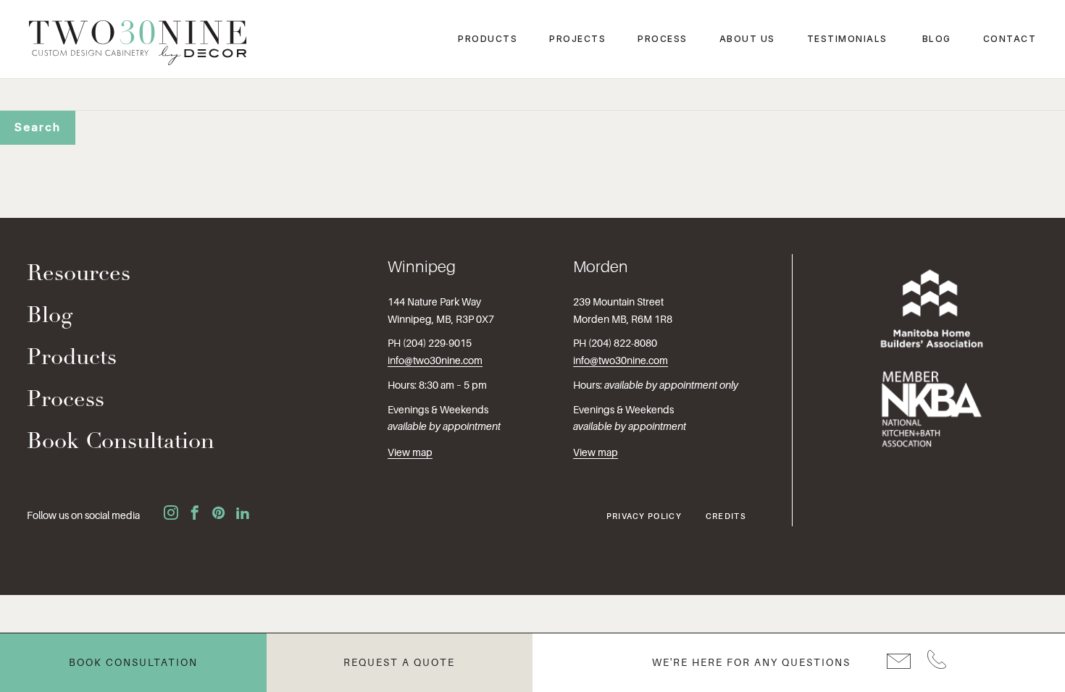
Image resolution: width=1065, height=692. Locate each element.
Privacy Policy (644, 516)
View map (410, 452)
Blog (936, 38)
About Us (747, 38)
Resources (78, 274)
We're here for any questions (751, 662)
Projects (577, 38)
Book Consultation (120, 442)
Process (663, 38)
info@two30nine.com (435, 360)
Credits (726, 516)
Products (487, 38)
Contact (1010, 38)
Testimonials (847, 38)
